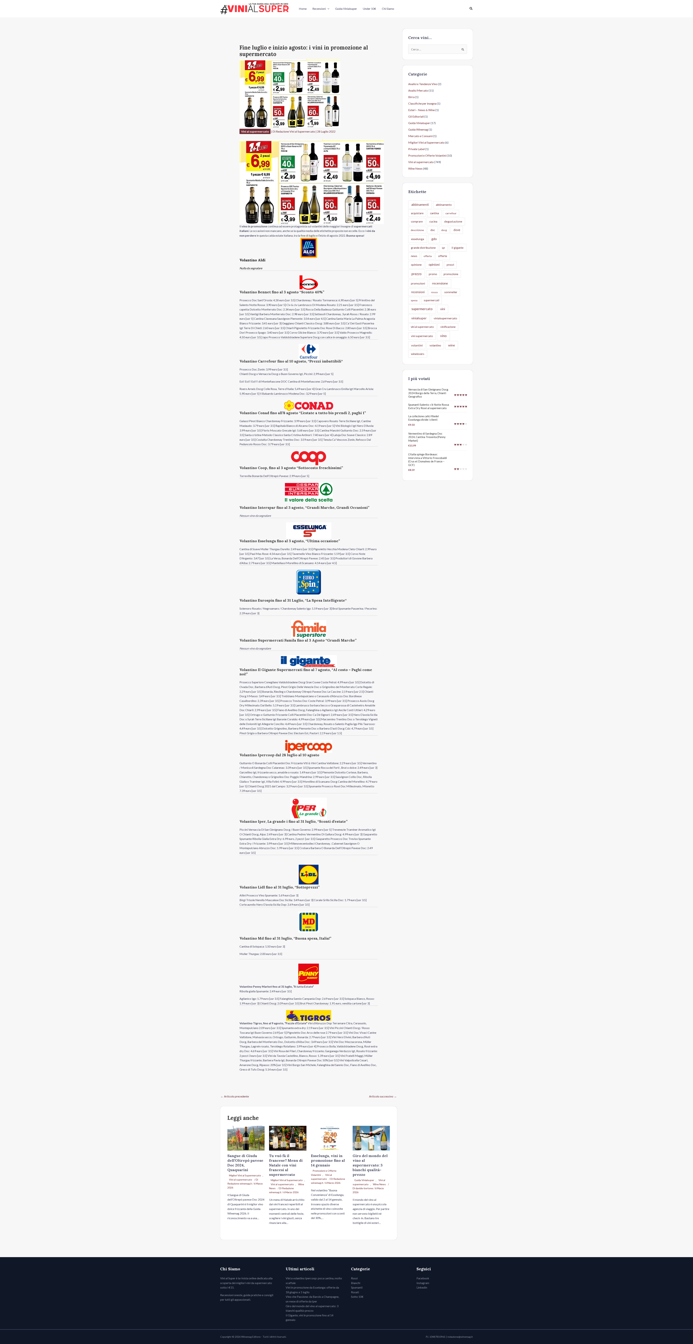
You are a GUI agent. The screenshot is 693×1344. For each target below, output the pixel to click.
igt (443, 247)
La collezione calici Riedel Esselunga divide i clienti (423, 418)
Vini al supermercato (255, 131)
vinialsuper (419, 318)
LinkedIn (422, 1287)
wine (451, 345)
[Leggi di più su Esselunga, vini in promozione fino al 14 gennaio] (329, 1138)
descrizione (417, 230)
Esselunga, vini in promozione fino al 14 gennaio (328, 1160)
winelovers (417, 353)
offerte (442, 256)
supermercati (431, 300)
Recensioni (319, 8)
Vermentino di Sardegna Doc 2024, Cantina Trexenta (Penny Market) (427, 437)
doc (432, 230)
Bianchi (355, 1283)
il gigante (457, 247)
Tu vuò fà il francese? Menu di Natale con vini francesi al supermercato (286, 1165)
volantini (417, 345)
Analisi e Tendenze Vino (422, 84)
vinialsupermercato (445, 318)
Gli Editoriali (416, 116)
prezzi (450, 264)
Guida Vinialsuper (346, 8)
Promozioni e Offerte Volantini (427, 155)
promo (433, 274)
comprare (417, 221)
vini (442, 309)
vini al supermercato (422, 326)
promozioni (418, 283)
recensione (440, 283)
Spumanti (357, 1287)
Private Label (416, 149)
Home (303, 8)
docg (444, 230)
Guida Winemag (418, 129)
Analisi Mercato (418, 90)
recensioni (418, 292)
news (414, 256)
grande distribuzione (423, 247)
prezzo (416, 274)
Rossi (354, 1278)
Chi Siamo (388, 8)
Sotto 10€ (357, 1296)
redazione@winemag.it (460, 1336)
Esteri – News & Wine (421, 110)
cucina (433, 221)
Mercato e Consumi (420, 136)
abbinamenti (420, 204)
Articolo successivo (383, 1096)
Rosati (355, 1292)
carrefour (451, 213)
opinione (416, 264)
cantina (434, 213)
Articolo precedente (235, 1096)
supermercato (422, 309)
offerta (428, 256)
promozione (451, 274)
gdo (434, 239)
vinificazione (448, 326)
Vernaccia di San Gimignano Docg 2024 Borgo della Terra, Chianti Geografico (428, 393)
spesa (414, 300)
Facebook (423, 1278)
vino (443, 336)
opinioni (434, 264)
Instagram (423, 1283)
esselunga (417, 239)
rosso (434, 292)
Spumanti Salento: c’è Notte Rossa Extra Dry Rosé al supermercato (428, 406)
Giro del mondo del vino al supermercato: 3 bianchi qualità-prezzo (370, 1165)
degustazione (453, 221)
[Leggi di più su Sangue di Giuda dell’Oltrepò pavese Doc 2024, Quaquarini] (246, 1138)
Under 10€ (369, 8)
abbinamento (444, 204)
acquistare (417, 213)
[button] (327, 8)
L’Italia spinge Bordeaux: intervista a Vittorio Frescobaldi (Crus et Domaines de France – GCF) (427, 460)
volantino (435, 345)
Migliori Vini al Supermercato (245, 1175)
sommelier (450, 292)
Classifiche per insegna (422, 103)
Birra (411, 97)
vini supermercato (422, 336)
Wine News (379, 1184)
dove (457, 230)
